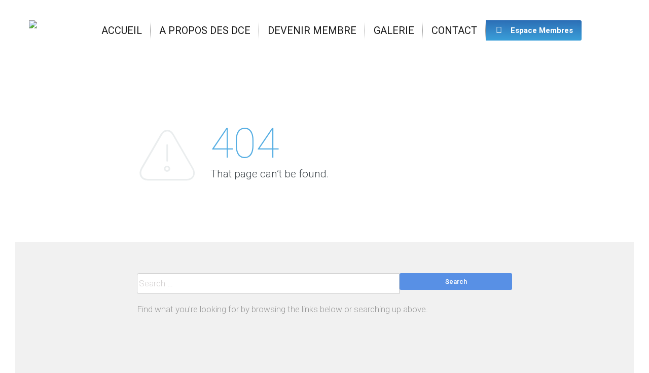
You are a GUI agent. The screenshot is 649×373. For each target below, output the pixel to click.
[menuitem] (122, 30)
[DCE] (33, 30)
